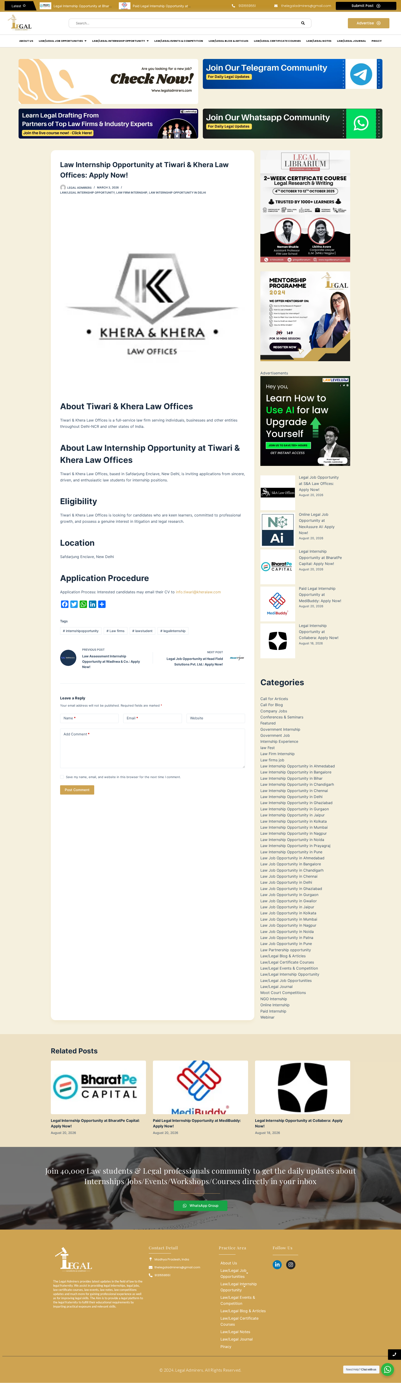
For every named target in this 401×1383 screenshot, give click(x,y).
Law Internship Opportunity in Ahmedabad (297, 766)
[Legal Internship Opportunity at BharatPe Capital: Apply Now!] (98, 1087)
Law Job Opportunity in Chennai (288, 876)
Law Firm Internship (131, 192)
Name (70, 718)
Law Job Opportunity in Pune (286, 943)
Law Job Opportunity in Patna (286, 937)
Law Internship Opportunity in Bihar (291, 778)
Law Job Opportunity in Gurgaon (289, 894)
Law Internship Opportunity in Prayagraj (295, 845)
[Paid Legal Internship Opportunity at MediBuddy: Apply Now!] (200, 1087)
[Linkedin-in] (277, 1264)
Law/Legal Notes (235, 1331)
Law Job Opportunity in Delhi (286, 882)
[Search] (303, 23)
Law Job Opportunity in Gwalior (288, 901)
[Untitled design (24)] (305, 421)
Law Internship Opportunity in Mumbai (294, 827)
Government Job (275, 735)
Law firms (116, 631)
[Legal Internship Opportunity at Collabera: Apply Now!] (302, 1087)
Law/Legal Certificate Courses (287, 962)
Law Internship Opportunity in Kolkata (293, 821)
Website (196, 718)
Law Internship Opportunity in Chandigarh (297, 784)
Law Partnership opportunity (285, 950)
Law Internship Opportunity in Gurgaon (294, 809)
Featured (268, 723)
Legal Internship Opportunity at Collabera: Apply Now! (318, 631)
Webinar (267, 1017)
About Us (228, 1263)
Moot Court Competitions (283, 992)
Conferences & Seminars (281, 717)
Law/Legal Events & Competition (289, 968)
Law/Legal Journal (276, 986)
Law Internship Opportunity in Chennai (294, 790)
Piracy (225, 1346)
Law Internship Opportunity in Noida (292, 839)
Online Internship (275, 1005)
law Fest (267, 747)
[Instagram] (290, 1264)
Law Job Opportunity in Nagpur (288, 925)
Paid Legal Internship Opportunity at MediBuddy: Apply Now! (129, 6)
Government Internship (280, 729)
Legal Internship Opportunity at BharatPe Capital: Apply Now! (50, 6)
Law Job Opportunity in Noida (287, 931)
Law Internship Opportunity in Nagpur (293, 833)
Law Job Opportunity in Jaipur (287, 907)
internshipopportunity (81, 631)
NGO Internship (273, 999)
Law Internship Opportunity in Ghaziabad (296, 802)
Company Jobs (273, 711)
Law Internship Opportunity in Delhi (177, 192)
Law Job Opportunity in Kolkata (288, 913)
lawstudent (142, 631)
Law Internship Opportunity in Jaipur (292, 815)
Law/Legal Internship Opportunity (87, 192)
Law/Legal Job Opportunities (286, 980)
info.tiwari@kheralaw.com (198, 592)
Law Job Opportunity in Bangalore (290, 864)
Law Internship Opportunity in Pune (291, 852)
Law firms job (272, 760)
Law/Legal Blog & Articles (283, 956)
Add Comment (77, 734)
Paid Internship (273, 1011)
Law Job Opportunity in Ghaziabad (291, 888)
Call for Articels (274, 698)
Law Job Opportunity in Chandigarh (291, 870)
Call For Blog (271, 704)
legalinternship (173, 631)
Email (132, 718)
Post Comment (77, 790)
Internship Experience (279, 741)
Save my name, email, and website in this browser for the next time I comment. (123, 777)
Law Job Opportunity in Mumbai (288, 919)
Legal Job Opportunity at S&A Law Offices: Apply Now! (319, 483)
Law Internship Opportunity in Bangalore (295, 772)
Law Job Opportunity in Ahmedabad (292, 858)
